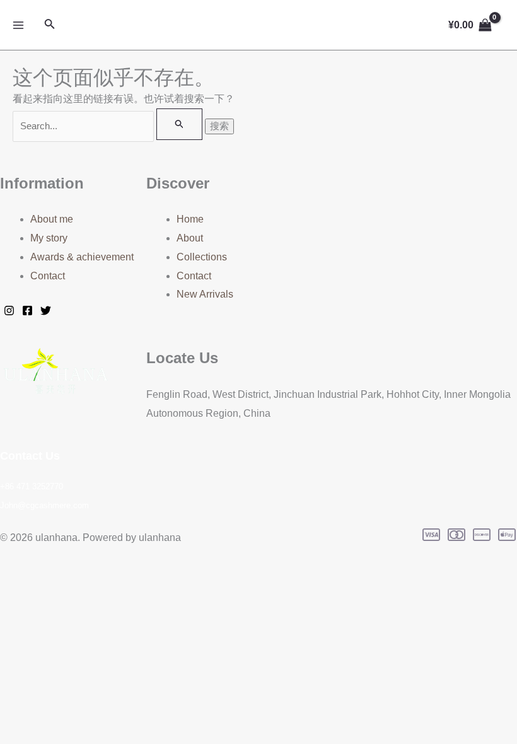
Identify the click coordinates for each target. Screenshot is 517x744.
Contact (47, 275)
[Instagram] (9, 310)
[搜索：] (109, 125)
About (190, 238)
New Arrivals (205, 294)
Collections (202, 257)
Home (190, 219)
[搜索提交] (179, 124)
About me (51, 219)
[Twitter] (45, 310)
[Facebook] (27, 310)
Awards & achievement (82, 257)
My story (48, 238)
